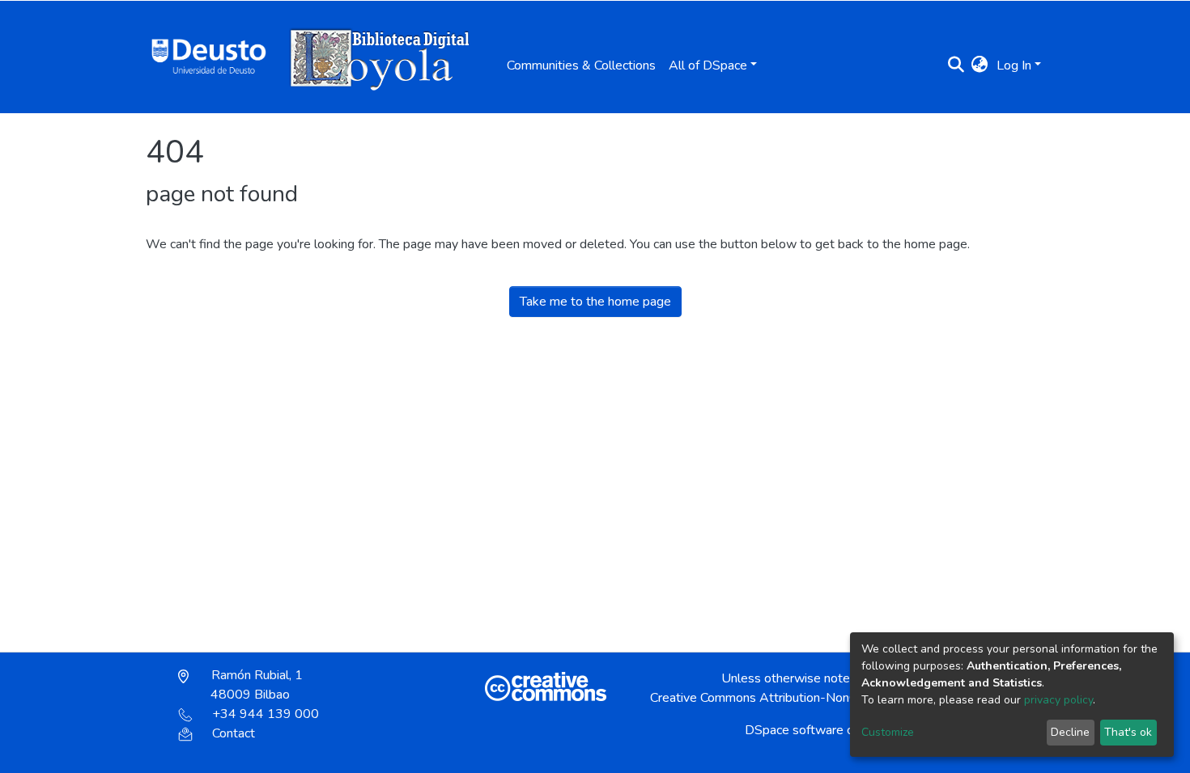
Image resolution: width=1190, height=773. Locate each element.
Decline (1070, 732)
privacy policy (1058, 700)
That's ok (1128, 732)
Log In (1014, 65)
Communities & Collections (581, 65)
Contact (233, 733)
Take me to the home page (595, 301)
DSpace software (794, 730)
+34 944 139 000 (265, 714)
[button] (980, 65)
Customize (887, 732)
